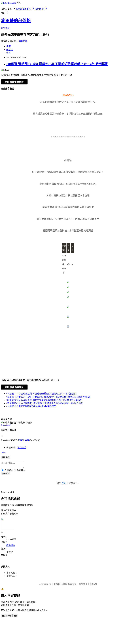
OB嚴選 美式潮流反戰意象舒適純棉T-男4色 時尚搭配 (31, 406)
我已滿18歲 (6, 616)
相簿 (8, 46)
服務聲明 (93, 584)
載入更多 (5, 457)
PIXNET (48, 584)
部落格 (9, 49)
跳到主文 (5, 28)
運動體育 (23, 41)
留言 (27, 440)
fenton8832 (6, 425)
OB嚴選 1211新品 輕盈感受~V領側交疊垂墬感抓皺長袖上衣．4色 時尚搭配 (41, 393)
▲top (3, 452)
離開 (15, 616)
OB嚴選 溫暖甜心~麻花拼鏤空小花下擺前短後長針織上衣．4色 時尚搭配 (57, 64)
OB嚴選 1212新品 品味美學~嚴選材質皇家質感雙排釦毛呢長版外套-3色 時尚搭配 (44, 400)
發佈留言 (5, 474)
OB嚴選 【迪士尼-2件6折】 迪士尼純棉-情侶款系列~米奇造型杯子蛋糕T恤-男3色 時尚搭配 (48, 397)
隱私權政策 (83, 584)
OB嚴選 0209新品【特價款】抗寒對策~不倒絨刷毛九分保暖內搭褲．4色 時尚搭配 (44, 403)
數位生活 (22, 447)
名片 (8, 53)
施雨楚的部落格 (16, 20)
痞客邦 (21, 440)
